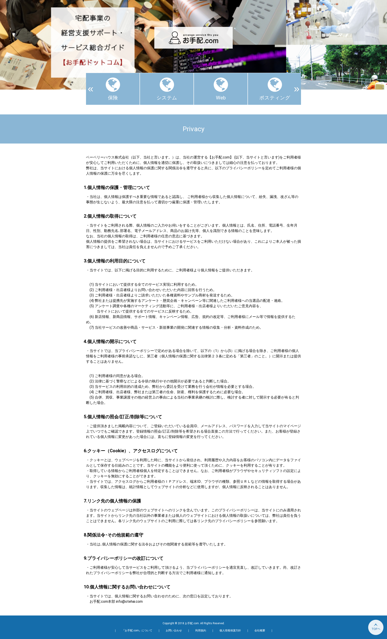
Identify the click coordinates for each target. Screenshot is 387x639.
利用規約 (200, 630)
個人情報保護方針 (230, 630)
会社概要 (259, 630)
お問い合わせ (174, 630)
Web (221, 98)
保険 (113, 98)
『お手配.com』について (137, 630)
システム (167, 98)
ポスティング (274, 98)
